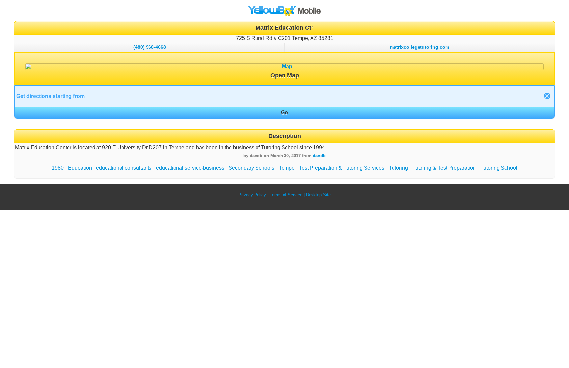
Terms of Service (286, 194)
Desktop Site (318, 194)
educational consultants (123, 168)
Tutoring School (498, 168)
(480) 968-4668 (149, 47)
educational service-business (190, 168)
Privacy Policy (252, 194)
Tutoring (398, 168)
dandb (319, 155)
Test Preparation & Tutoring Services (341, 168)
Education (80, 168)
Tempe (287, 168)
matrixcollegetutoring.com (419, 47)
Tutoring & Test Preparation (444, 168)
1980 (58, 168)
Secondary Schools (251, 168)
